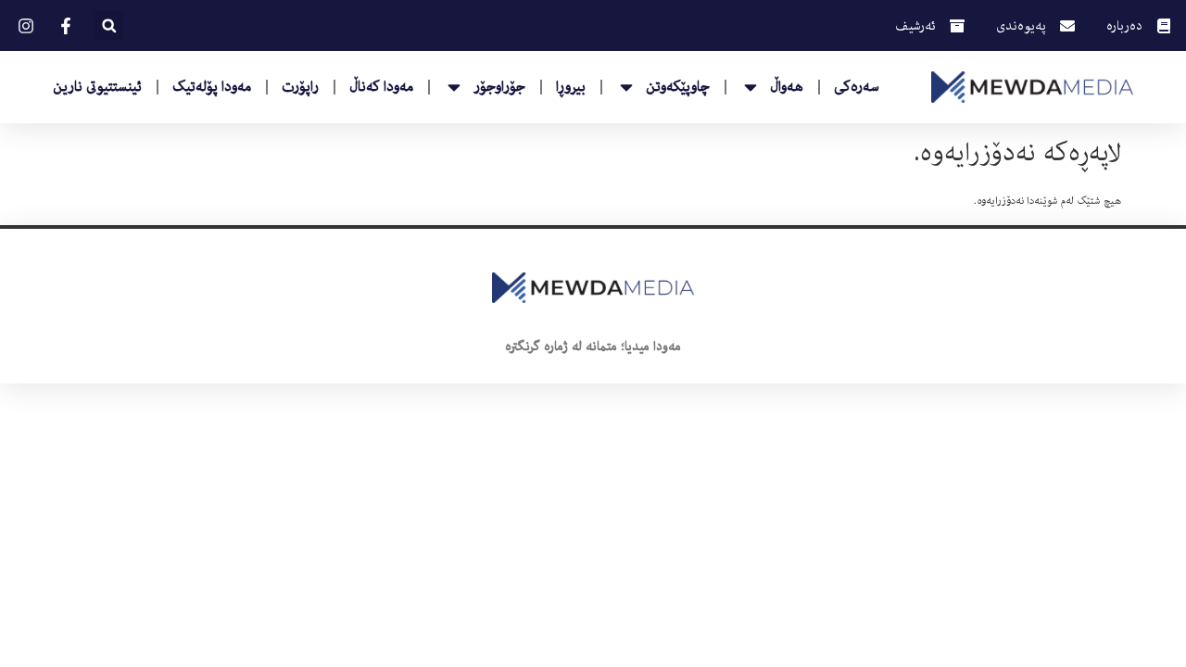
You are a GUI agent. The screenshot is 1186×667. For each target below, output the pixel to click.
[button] (109, 25)
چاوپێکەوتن (678, 87)
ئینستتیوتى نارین (97, 87)
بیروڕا (571, 87)
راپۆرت (300, 87)
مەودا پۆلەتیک (211, 87)
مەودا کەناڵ (381, 87)
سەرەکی (856, 87)
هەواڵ (786, 87)
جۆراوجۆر (499, 87)
